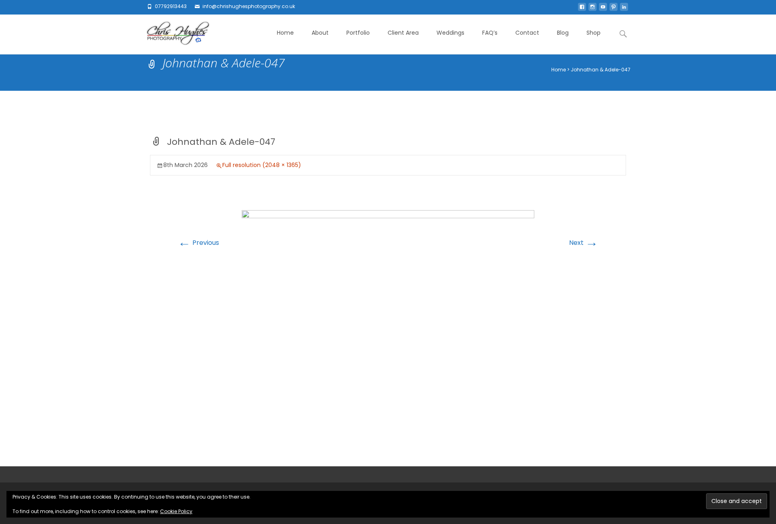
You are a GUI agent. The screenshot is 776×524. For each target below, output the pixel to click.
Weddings (450, 33)
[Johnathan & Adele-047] (388, 307)
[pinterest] (613, 9)
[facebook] (582, 9)
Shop (593, 33)
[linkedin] (624, 9)
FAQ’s (490, 33)
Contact (527, 33)
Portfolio (358, 33)
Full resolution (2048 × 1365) (261, 165)
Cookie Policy (176, 511)
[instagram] (592, 9)
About (320, 33)
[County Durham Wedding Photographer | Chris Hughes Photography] (172, 34)
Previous (198, 242)
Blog (563, 33)
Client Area (403, 33)
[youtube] (603, 9)
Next (583, 242)
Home (285, 33)
